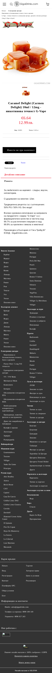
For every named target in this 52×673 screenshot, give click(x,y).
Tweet (23, 163)
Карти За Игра (35, 515)
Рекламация (31, 581)
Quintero (33, 269)
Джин (6, 267)
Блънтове (33, 430)
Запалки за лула (36, 389)
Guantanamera (9, 452)
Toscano (7, 456)
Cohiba (32, 341)
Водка (6, 263)
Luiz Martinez (9, 543)
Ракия (6, 282)
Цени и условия (32, 576)
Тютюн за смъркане (38, 413)
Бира (29, 503)
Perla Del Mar (35, 261)
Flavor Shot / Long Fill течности (12, 365)
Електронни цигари (15, 10)
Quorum (33, 273)
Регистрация (7, 576)
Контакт (5, 581)
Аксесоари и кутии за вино (38, 490)
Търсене (29, 566)
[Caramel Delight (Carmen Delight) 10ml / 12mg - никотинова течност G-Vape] (26, 83)
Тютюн (30, 406)
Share (10, 163)
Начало (4, 10)
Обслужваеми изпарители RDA (13, 400)
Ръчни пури (6, 473)
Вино (6, 315)
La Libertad (8, 539)
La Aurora (8, 535)
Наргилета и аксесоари (37, 474)
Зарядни (7, 436)
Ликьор (7, 274)
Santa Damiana (35, 281)
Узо (5, 294)
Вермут (7, 259)
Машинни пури (7, 449)
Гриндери (33, 434)
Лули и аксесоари (34, 382)
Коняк (6, 270)
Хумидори (34, 313)
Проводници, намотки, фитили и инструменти (12, 416)
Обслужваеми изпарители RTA (13, 394)
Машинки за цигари (38, 442)
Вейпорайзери (7, 444)
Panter (32, 365)
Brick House (8, 485)
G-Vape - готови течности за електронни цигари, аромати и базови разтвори (24, 15)
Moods (32, 361)
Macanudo (7, 547)
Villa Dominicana (36, 297)
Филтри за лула (36, 393)
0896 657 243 (20, 616)
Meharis (33, 353)
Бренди (7, 311)
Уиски (6, 298)
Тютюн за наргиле (37, 482)
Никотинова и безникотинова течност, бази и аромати (17, 13)
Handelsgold (34, 349)
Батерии (7, 389)
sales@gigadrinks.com (20, 607)
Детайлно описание (14, 174)
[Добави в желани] (47, 141)
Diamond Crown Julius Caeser (11, 518)
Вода (32, 499)
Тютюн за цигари (37, 417)
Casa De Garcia (10, 497)
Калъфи (33, 329)
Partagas (33, 257)
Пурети (30, 333)
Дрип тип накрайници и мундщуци (13, 422)
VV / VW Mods (10, 377)
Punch (32, 265)
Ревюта (8, 181)
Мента (6, 335)
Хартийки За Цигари (38, 454)
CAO (5, 489)
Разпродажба (9, 440)
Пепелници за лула (37, 397)
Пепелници (34, 325)
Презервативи (35, 519)
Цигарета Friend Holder (39, 462)
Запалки (33, 438)
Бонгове (33, 426)
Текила (6, 290)
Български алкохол (9, 307)
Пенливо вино (9, 302)
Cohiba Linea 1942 (11, 501)
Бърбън (7, 255)
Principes (7, 468)
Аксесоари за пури (35, 309)
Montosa (33, 253)
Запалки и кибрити (37, 321)
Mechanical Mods (10, 381)
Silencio (33, 285)
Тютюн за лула (36, 409)
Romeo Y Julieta (36, 277)
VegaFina (33, 293)
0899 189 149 (28, 612)
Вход (4, 571)
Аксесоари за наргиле (39, 486)
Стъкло (32, 507)
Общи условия (8, 591)
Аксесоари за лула (37, 401)
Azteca (6, 481)
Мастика (7, 278)
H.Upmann (8, 523)
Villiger (7, 460)
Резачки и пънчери (37, 317)
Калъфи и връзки (11, 428)
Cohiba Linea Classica (12, 505)
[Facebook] (5, 622)
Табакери (33, 446)
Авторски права (32, 571)
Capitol (6, 493)
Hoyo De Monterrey (11, 531)
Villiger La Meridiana (38, 301)
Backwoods (34, 337)
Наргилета (34, 478)
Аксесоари (8, 432)
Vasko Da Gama (10, 464)
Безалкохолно (33, 495)
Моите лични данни (27, 663)
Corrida (6, 509)
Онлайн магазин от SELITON (26, 671)
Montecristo (34, 249)
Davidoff (7, 513)
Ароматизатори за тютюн (40, 466)
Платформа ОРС (8, 586)
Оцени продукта (10, 168)
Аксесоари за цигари (36, 422)
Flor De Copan (9, 527)
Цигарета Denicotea (37, 458)
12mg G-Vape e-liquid (8, 18)
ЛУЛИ (32, 385)
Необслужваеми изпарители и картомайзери (9, 408)
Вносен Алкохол (8, 251)
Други (32, 470)
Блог (4, 596)
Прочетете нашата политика (26, 656)
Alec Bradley (9, 477)
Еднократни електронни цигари (13, 371)
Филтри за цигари (37, 450)
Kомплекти (8, 385)
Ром (5, 286)
